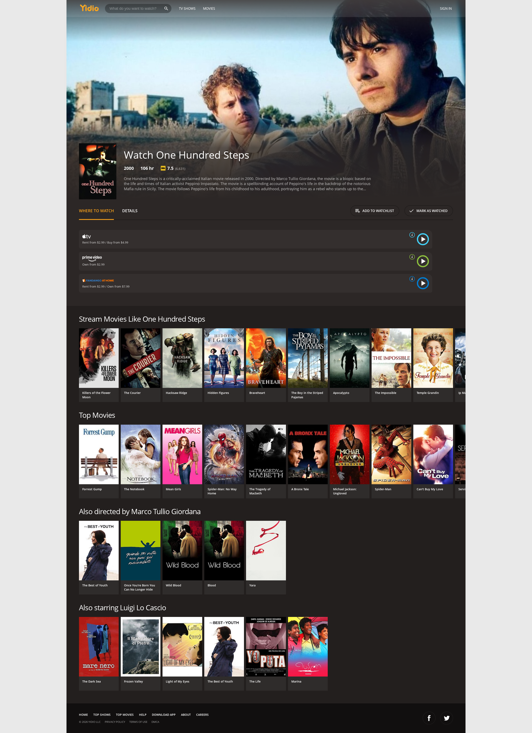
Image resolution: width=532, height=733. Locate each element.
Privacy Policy (115, 722)
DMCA (155, 722)
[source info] (411, 235)
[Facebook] (429, 718)
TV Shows (187, 8)
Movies (209, 8)
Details (129, 210)
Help (143, 715)
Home (83, 715)
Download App (164, 715)
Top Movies (125, 715)
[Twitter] (446, 718)
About (186, 715)
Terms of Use (138, 722)
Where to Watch (96, 210)
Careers (202, 715)
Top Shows (102, 715)
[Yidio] (89, 9)
